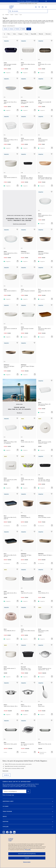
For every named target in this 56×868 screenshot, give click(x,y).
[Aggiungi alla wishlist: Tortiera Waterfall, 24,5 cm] (17, 607)
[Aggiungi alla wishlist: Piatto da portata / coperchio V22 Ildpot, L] (34, 78)
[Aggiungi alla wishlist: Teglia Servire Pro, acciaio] (34, 569)
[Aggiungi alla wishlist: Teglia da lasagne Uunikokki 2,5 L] (34, 305)
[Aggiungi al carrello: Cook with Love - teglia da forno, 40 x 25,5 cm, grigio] (51, 487)
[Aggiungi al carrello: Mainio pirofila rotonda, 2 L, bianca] (17, 676)
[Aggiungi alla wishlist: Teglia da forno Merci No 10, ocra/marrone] (51, 305)
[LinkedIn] (14, 832)
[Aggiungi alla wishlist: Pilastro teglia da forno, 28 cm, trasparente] (17, 229)
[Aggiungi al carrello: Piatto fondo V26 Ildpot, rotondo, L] (17, 374)
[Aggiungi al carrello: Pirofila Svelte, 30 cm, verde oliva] (51, 72)
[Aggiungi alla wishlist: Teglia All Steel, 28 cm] (34, 682)
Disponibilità (33, 34)
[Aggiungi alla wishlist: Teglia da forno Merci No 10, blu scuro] (17, 531)
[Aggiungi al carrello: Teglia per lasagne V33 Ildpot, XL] (34, 374)
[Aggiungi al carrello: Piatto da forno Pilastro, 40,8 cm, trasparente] (17, 449)
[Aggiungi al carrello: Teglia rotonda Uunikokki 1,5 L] (17, 185)
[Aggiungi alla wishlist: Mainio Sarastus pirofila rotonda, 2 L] (51, 607)
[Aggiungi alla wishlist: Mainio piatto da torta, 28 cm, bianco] (17, 569)
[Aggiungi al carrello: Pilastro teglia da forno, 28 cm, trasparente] (17, 261)
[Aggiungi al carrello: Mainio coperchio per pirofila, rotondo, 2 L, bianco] (51, 449)
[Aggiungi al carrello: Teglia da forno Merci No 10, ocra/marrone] (51, 336)
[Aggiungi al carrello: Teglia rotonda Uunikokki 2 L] (17, 298)
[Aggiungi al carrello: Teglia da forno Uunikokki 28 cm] (17, 336)
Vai (28, 791)
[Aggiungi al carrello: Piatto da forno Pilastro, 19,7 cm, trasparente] (17, 147)
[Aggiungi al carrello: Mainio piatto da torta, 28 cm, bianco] (17, 600)
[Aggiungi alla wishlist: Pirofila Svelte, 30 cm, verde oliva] (51, 40)
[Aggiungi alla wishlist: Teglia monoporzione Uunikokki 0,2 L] (51, 116)
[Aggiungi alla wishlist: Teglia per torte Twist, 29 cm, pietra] (17, 78)
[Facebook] (7, 832)
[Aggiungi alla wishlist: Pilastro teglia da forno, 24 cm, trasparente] (51, 192)
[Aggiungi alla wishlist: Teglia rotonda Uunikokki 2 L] (17, 267)
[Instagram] (4, 832)
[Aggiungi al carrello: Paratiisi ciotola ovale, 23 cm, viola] (34, 487)
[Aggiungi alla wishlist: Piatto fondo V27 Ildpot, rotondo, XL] (34, 531)
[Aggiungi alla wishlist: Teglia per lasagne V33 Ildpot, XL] (34, 343)
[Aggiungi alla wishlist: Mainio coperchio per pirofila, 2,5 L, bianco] (17, 456)
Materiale (41, 34)
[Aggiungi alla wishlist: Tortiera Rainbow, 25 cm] (51, 569)
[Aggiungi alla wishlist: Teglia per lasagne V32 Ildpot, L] (51, 531)
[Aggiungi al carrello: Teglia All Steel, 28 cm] (34, 714)
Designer (20, 34)
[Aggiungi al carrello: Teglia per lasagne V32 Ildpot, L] (51, 563)
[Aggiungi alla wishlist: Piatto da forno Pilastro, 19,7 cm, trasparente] (17, 116)
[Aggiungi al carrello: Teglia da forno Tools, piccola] (51, 752)
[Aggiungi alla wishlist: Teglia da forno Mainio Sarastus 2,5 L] (34, 40)
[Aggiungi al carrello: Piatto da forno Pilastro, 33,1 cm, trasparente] (51, 412)
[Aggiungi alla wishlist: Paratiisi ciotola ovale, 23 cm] (34, 418)
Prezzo (26, 34)
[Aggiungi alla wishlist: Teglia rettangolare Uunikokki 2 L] (34, 267)
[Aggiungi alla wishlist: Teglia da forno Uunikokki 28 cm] (17, 305)
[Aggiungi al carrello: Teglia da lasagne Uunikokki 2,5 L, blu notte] (17, 72)
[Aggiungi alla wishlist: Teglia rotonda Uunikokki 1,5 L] (17, 154)
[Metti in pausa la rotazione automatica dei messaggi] (46, 1)
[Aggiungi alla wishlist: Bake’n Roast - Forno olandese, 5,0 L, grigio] (34, 645)
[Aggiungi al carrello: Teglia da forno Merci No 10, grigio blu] (17, 525)
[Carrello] (42, 7)
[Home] (3, 14)
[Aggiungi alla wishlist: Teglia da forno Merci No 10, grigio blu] (17, 494)
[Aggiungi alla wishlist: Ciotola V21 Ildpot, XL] (34, 494)
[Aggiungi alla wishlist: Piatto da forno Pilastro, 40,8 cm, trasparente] (17, 418)
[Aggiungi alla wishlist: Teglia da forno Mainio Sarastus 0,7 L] (34, 607)
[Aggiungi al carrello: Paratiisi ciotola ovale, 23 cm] (34, 449)
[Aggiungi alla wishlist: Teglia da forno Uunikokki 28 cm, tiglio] (51, 78)
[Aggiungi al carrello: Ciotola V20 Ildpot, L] (34, 261)
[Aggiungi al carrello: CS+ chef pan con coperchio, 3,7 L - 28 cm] (34, 752)
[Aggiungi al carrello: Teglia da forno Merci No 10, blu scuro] (17, 563)
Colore (14, 34)
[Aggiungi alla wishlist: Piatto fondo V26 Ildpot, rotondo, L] (17, 343)
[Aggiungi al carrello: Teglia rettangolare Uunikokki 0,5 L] (34, 147)
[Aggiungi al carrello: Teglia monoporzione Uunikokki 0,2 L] (51, 147)
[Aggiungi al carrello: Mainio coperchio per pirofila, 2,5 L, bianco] (17, 487)
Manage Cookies (26, 862)
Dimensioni (48, 34)
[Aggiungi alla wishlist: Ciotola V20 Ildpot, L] (34, 229)
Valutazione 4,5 (31, 1)
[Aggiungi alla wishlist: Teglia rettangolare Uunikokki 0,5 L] (34, 116)
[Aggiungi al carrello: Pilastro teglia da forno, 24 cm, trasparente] (51, 223)
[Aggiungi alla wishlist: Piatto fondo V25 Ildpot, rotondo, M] (51, 229)
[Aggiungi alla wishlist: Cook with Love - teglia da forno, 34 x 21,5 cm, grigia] (34, 154)
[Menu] (45, 7)
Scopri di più (5, 770)
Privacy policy (28, 849)
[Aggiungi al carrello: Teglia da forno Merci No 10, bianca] (51, 298)
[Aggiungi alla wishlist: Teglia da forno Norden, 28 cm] (17, 682)
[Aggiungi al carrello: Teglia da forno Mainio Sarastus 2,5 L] (34, 72)
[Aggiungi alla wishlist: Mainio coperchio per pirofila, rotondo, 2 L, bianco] (51, 418)
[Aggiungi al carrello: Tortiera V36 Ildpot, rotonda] (51, 525)
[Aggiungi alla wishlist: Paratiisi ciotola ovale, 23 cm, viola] (34, 456)
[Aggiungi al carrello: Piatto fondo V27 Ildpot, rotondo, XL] (34, 563)
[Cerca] (10, 11)
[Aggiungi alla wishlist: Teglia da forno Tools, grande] (17, 720)
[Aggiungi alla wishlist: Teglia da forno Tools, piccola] (51, 720)
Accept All (27, 858)
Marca (9, 34)
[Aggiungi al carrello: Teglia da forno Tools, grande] (17, 752)
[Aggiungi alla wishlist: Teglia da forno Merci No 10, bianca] (51, 267)
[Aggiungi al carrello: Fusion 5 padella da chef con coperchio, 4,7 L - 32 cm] (51, 676)
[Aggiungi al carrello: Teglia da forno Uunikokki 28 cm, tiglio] (51, 110)
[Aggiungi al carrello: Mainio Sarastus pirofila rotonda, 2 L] (51, 638)
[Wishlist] (39, 7)
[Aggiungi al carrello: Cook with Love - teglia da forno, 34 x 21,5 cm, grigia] (34, 185)
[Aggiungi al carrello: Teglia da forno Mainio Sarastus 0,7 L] (34, 638)
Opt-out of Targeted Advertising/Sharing (27, 853)
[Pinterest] (11, 832)
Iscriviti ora (6, 775)
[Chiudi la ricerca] (46, 11)
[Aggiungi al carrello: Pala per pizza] (51, 714)
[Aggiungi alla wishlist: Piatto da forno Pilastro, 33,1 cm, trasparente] (51, 380)
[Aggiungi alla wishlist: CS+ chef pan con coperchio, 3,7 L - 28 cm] (34, 720)
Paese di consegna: (7, 795)
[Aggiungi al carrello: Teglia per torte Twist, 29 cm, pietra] (17, 110)
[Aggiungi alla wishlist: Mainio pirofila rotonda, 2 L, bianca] (17, 645)
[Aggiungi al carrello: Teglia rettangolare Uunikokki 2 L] (34, 298)
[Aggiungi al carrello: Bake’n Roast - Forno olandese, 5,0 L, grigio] (34, 676)
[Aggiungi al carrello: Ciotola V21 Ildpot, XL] (34, 525)
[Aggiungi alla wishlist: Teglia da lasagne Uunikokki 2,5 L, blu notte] (17, 40)
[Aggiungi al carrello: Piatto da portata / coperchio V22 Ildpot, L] (34, 110)
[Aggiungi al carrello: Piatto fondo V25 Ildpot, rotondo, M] (51, 261)
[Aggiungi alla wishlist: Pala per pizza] (51, 682)
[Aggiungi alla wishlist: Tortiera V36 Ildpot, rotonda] (51, 494)
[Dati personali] (35, 7)
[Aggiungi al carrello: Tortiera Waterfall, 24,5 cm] (17, 638)
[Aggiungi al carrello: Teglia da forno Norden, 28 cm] (17, 714)
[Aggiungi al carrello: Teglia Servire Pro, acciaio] (34, 600)
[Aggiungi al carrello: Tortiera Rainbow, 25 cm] (51, 600)
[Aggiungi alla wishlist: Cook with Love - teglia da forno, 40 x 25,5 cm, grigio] (51, 456)
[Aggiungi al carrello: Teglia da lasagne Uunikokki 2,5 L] (34, 336)
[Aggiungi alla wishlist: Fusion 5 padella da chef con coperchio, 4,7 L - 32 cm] (51, 645)
